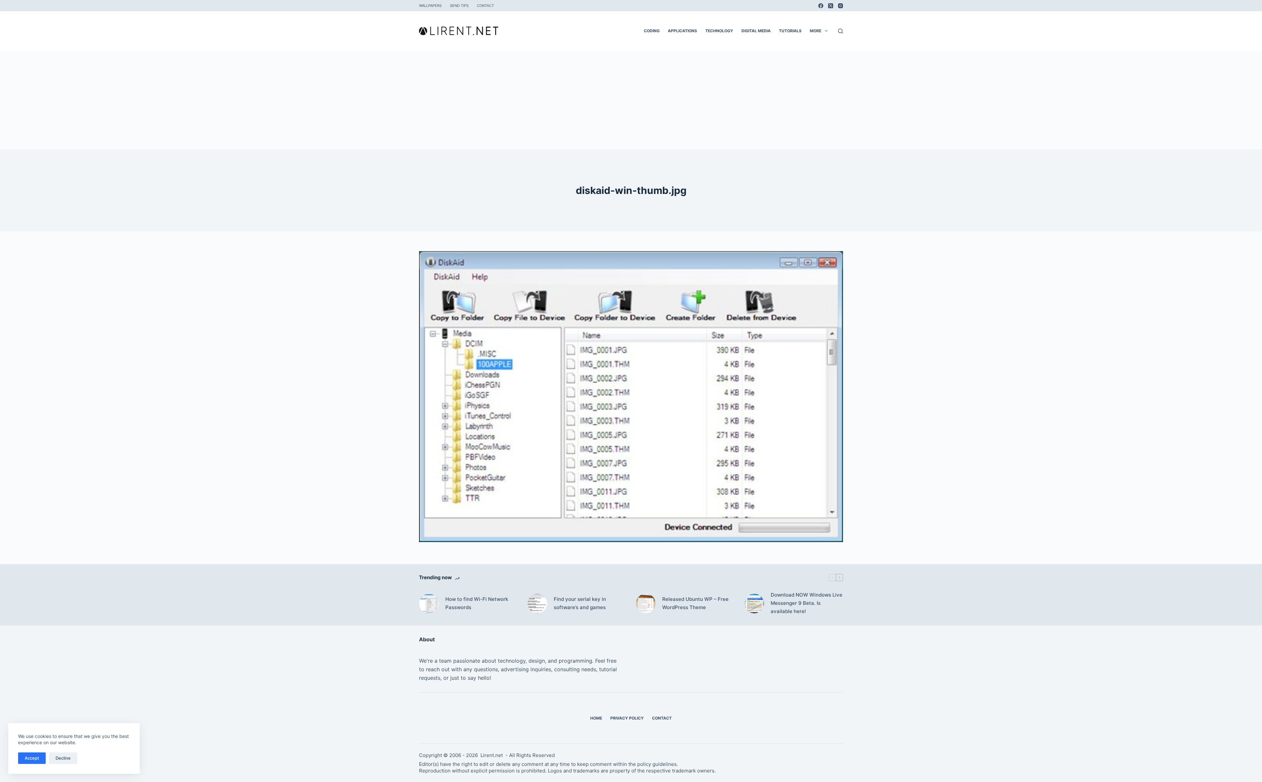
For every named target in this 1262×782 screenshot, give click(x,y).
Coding (652, 30)
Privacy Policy (627, 718)
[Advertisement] (631, 100)
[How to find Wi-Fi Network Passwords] (429, 603)
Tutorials (790, 30)
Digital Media (756, 30)
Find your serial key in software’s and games (580, 603)
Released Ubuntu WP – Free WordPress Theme (695, 603)
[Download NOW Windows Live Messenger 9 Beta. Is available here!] (754, 603)
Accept (32, 758)
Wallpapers (430, 5)
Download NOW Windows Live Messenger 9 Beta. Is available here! (806, 603)
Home (596, 718)
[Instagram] (840, 5)
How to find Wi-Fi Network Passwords (476, 603)
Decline (63, 758)
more (815, 30)
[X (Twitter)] (830, 5)
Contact (485, 5)
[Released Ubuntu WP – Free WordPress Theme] (646, 603)
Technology (719, 30)
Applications (682, 30)
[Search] (840, 31)
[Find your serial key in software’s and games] (537, 603)
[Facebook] (820, 5)
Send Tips (459, 5)
